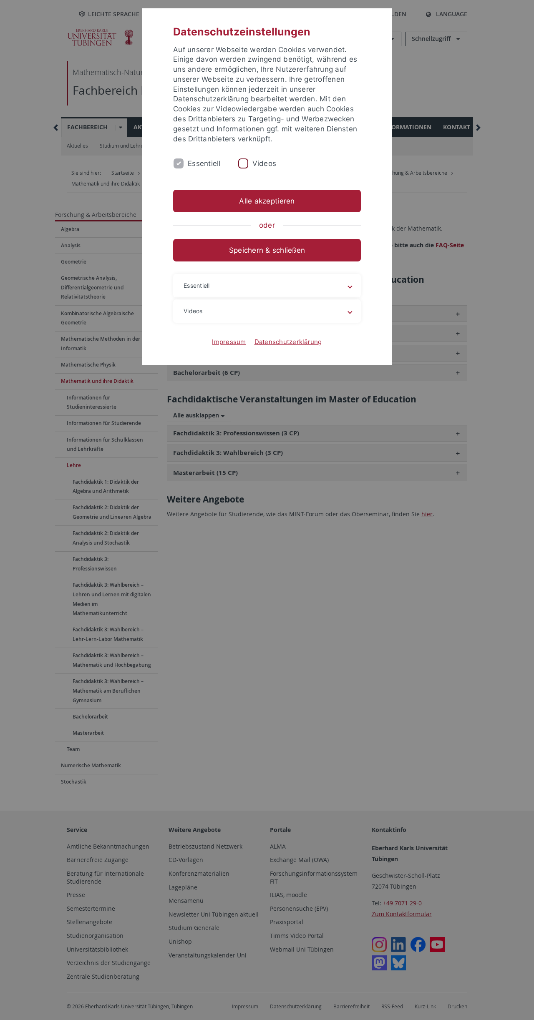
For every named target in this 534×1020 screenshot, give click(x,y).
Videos (264, 163)
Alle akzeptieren (267, 201)
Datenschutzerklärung (288, 342)
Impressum (229, 342)
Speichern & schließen (267, 250)
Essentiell (204, 163)
